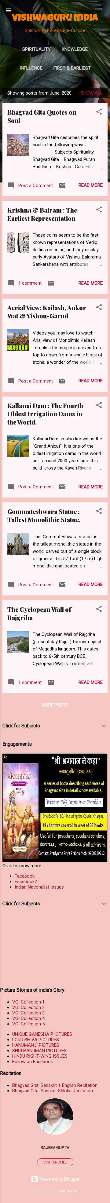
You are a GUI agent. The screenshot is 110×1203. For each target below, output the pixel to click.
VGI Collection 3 (28, 1013)
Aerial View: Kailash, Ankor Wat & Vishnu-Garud (46, 311)
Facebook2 (26, 881)
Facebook (25, 876)
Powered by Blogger (58, 1179)
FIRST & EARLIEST (72, 68)
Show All (92, 93)
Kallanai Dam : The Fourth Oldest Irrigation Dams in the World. (45, 413)
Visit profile (55, 1162)
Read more (91, 185)
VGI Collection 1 (28, 1002)
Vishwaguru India (55, 19)
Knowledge (75, 49)
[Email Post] (62, 187)
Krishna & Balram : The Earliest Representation (42, 214)
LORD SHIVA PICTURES (35, 1039)
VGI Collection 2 (28, 1007)
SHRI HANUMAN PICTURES (39, 1050)
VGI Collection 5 (28, 1024)
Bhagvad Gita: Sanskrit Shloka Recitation (52, 1091)
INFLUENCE (31, 68)
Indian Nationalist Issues (39, 887)
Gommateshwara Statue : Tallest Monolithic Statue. (44, 515)
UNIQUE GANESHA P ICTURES (42, 1034)
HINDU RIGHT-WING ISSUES (40, 1056)
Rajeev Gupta (55, 1147)
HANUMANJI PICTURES (35, 1045)
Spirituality (36, 49)
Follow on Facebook (32, 1061)
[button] (99, 112)
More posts (55, 704)
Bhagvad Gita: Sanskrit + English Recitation (54, 1085)
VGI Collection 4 (28, 1018)
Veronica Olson (68, 1191)
